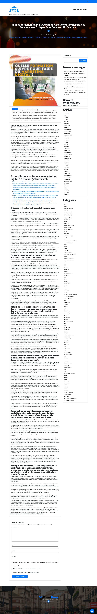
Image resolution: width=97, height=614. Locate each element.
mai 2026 (66, 119)
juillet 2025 (66, 139)
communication (68, 252)
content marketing (22, 112)
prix (65, 350)
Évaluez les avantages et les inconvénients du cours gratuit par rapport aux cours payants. (36, 183)
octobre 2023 (67, 179)
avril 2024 (66, 167)
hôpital (66, 310)
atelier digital (67, 227)
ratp (65, 356)
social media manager (69, 373)
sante (65, 360)
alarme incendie (68, 212)
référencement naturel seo (45, 120)
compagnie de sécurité (69, 254)
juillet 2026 (66, 116)
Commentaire (15, 527)
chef (65, 239)
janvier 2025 (67, 150)
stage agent (67, 381)
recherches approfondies (25, 120)
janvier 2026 (67, 127)
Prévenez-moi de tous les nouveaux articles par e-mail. (26, 572)
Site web (14, 556)
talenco (66, 387)
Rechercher (67, 55)
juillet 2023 (66, 185)
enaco (65, 285)
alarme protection (68, 214)
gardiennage (67, 302)
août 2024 (66, 160)
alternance (67, 219)
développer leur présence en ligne (45, 112)
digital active (67, 269)
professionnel (67, 352)
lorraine (66, 331)
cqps (65, 265)
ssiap (65, 375)
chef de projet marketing (70, 241)
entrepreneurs (20, 114)
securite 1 (66, 365)
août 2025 (66, 137)
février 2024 (67, 171)
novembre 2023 (67, 177)
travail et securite (68, 392)
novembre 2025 (67, 131)
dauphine (66, 267)
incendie (66, 319)
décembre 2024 (67, 152)
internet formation (68, 321)
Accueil (42, 35)
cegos (65, 231)
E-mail (13, 550)
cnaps (65, 246)
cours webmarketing (69, 260)
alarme (66, 210)
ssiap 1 (65, 377)
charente (66, 233)
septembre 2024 (68, 158)
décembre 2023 (67, 175)
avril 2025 (66, 144)
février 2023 (67, 194)
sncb (65, 369)
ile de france (67, 317)
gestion (66, 304)
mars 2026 (66, 123)
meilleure (66, 344)
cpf (65, 262)
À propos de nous (77, 9)
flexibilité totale (37, 114)
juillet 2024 (66, 162)
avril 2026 (66, 121)
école (65, 279)
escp (65, 287)
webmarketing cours (69, 400)
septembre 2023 (68, 181)
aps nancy (66, 223)
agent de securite (68, 208)
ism (65, 323)
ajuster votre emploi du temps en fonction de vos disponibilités (26, 110)
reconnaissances (35, 120)
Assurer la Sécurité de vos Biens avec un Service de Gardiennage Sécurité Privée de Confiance (74, 73)
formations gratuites (32, 115)
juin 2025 (66, 141)
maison (66, 333)
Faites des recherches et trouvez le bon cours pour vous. (27, 181)
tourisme (66, 390)
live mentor (67, 327)
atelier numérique (68, 229)
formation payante (24, 115)
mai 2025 (66, 142)
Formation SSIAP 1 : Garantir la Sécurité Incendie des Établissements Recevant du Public (74, 86)
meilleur (66, 342)
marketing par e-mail (40, 117)
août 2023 (66, 183)
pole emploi (67, 348)
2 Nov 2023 (14, 109)
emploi (65, 281)
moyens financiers (22, 118)
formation (66, 290)
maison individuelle (69, 335)
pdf (65, 346)
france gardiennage (69, 296)
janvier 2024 (67, 173)
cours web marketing (69, 258)
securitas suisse (68, 363)
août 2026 (66, 114)
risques (66, 358)
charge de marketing (69, 237)
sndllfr (21, 109)
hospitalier (66, 312)
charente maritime (68, 235)
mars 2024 (66, 169)
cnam (65, 244)
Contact (85, 9)
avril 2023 (66, 190)
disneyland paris (68, 273)
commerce (66, 250)
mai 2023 (66, 189)
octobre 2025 (67, 133)
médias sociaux (49, 117)
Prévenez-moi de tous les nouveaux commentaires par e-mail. (27, 568)
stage (65, 379)
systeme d (66, 385)
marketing (51, 35)
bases (42, 110)
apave (65, 221)
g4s (65, 300)
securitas (66, 362)
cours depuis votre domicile (32, 112)
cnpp (65, 248)
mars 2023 (66, 192)
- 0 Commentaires (27, 109)
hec (65, 308)
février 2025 (67, 148)
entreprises (26, 114)
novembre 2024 (68, 154)
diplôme (66, 271)
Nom (13, 545)
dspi (65, 277)
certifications (48, 110)
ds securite (66, 275)
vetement (66, 396)
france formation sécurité (70, 294)
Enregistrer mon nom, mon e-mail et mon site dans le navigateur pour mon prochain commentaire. (35, 562)
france (65, 292)
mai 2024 (66, 166)
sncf (65, 371)
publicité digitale (68, 354)
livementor (66, 329)
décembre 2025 (67, 129)
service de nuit (67, 367)
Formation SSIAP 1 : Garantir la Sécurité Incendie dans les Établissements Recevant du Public (74, 92)
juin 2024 (66, 164)
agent (65, 206)
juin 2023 (66, 187)
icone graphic (67, 314)
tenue (65, 388)
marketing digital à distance (29, 117)
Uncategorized (67, 394)
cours (65, 256)
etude (65, 289)
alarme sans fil (68, 216)
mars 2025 (66, 146)
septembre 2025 (68, 135)
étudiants (31, 114)
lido (65, 325)
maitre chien (67, 337)
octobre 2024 (67, 156)
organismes (28, 118)
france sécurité (67, 298)
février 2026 (67, 125)
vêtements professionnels (70, 398)
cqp (65, 264)
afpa (65, 204)
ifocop (65, 315)
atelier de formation (69, 225)
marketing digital (19, 117)
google (65, 306)
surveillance (67, 383)
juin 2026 (66, 117)
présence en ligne (35, 118)
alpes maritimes (68, 217)
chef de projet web (68, 242)
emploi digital (67, 283)
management (67, 338)
